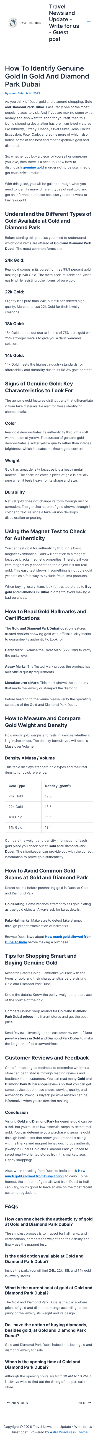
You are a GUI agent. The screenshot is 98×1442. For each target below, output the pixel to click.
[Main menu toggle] (88, 23)
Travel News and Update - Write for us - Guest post (64, 22)
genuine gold (33, 167)
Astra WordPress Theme (69, 1432)
